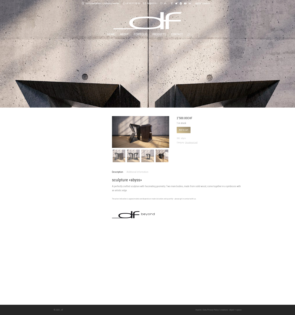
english (198, 3)
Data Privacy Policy (211, 310)
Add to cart (183, 130)
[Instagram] (181, 3)
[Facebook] (172, 3)
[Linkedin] (190, 3)
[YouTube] (185, 3)
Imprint (198, 310)
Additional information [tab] (137, 172)
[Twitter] (176, 3)
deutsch (206, 3)
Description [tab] (117, 172)
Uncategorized (191, 142)
